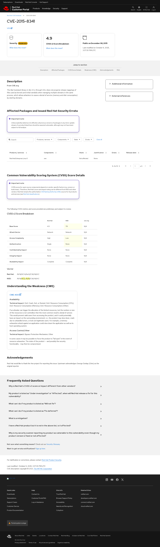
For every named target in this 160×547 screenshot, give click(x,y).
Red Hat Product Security (51, 460)
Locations (42, 536)
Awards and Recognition (64, 506)
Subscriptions (8, 2)
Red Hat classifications (31, 194)
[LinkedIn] (106, 480)
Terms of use (32, 543)
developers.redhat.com (89, 498)
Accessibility (60, 502)
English (139, 10)
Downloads (19, 2)
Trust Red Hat (61, 494)
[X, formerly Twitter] (122, 480)
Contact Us (35, 494)
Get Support (44, 2)
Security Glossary (53, 444)
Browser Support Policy (64, 498)
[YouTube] (112, 480)
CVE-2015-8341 (31, 15)
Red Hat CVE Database (14, 15)
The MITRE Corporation (43, 469)
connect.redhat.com (88, 502)
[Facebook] (117, 480)
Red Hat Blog (65, 536)
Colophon (59, 510)
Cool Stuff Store (92, 536)
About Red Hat (19, 536)
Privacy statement (20, 543)
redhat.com (85, 494)
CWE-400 (14, 294)
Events (34, 536)
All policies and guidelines (47, 543)
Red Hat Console (31, 2)
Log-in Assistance (38, 502)
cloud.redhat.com (87, 506)
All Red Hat (146, 10)
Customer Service (13, 506)
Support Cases (12, 502)
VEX (9, 28)
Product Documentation (15, 510)
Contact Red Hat (53, 536)
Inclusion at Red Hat (78, 536)
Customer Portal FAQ (39, 498)
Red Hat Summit (105, 536)
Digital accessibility (64, 543)
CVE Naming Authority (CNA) (51, 192)
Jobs (28, 536)
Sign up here (40, 448)
